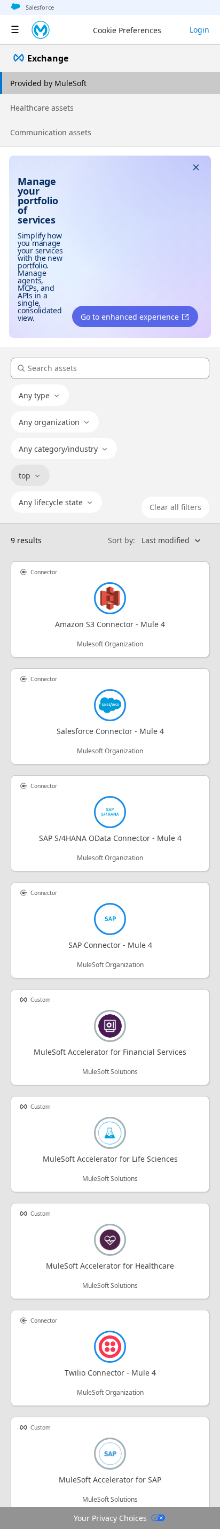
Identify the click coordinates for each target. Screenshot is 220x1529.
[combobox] (40, 395)
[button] (196, 168)
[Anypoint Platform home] (40, 30)
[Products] (15, 30)
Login (199, 30)
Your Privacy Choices (110, 1518)
